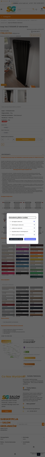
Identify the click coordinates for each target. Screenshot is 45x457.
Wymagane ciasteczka (17, 221)
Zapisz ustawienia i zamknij (16, 239)
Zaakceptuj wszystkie (30, 239)
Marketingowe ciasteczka (17, 225)
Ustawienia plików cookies (18, 217)
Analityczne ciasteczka (17, 228)
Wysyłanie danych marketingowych (20, 231)
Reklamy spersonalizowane (18, 234)
